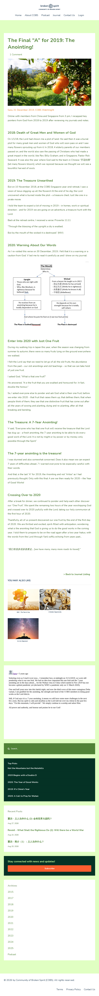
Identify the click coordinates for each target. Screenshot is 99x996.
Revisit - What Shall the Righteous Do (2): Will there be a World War (46, 830)
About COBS (31, 15)
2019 (10, 910)
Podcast (45, 15)
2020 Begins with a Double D (22, 775)
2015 (10, 891)
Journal (56, 15)
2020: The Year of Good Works (23, 782)
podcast (12, 954)
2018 (10, 904)
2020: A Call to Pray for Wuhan (23, 796)
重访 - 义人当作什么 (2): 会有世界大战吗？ (30, 818)
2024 (10, 941)
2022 (10, 929)
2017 (10, 898)
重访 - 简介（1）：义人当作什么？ (26, 841)
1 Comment (16, 54)
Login (81, 15)
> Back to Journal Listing (77, 574)
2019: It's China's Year (19, 789)
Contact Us (69, 15)
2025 (10, 948)
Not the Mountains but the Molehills (26, 768)
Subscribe (50, 868)
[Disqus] (49, 701)
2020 (10, 917)
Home (18, 15)
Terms (59, 989)
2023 (10, 935)
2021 (10, 923)
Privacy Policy (73, 989)
